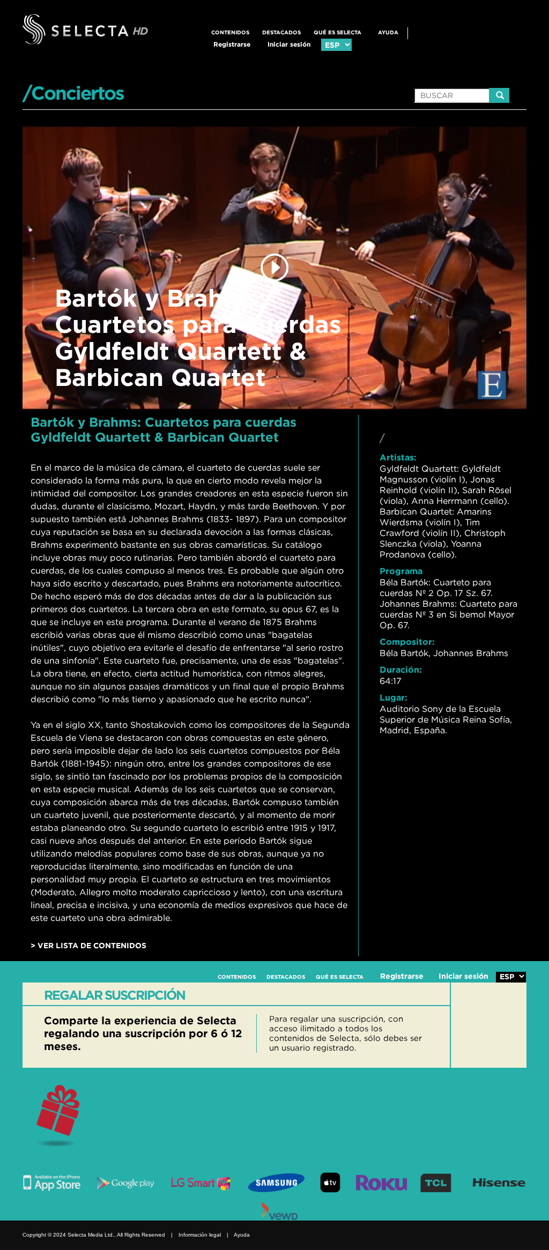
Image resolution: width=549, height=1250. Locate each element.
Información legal (200, 1235)
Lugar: (393, 697)
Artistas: (398, 457)
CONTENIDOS (230, 32)
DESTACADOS (281, 32)
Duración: (401, 669)
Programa (401, 571)
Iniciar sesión (289, 44)
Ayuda (388, 32)
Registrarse (231, 44)
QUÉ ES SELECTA (337, 32)
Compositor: (407, 641)
